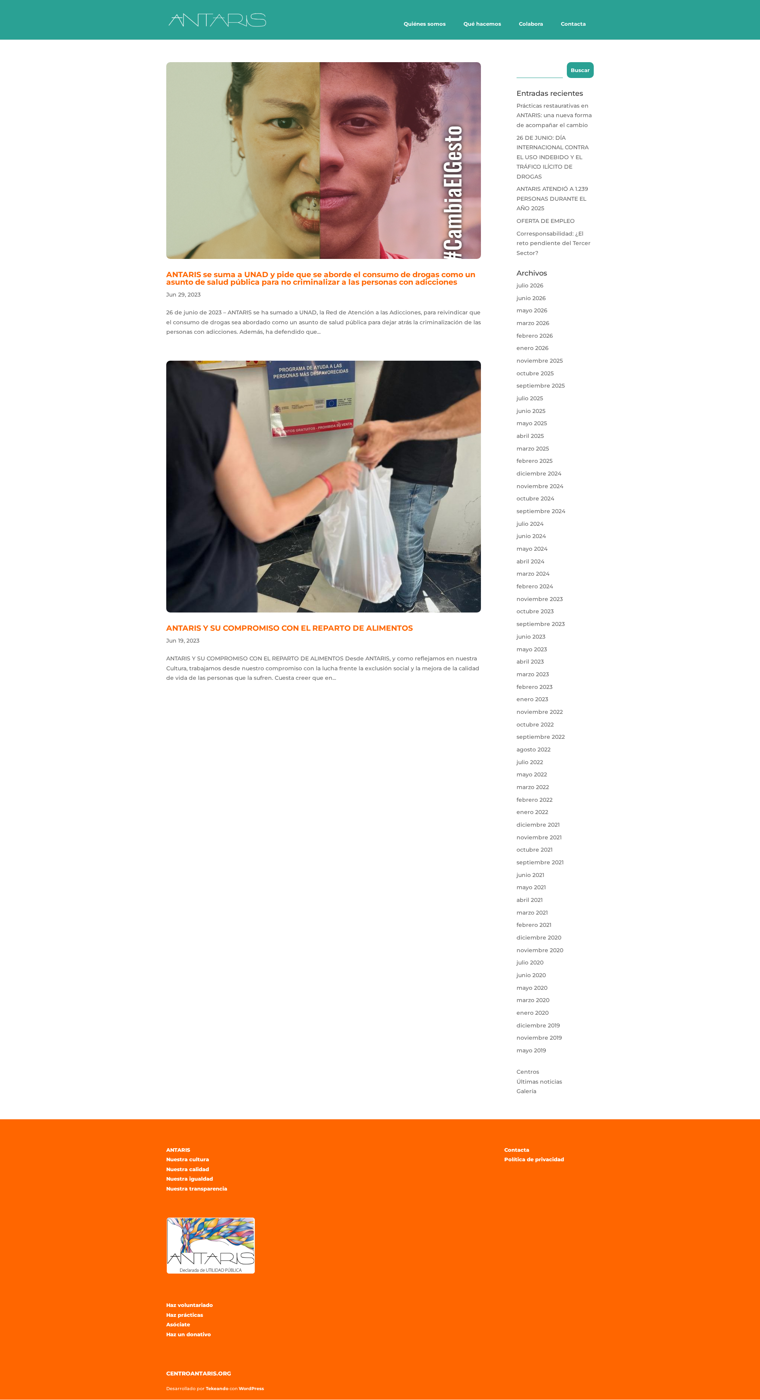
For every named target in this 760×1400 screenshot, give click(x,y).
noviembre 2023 (540, 599)
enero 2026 (533, 348)
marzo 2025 (533, 448)
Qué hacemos (482, 24)
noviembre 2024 (540, 486)
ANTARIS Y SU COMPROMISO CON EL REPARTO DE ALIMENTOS (289, 628)
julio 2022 (530, 762)
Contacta (573, 24)
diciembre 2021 (538, 824)
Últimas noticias (539, 1081)
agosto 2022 (534, 749)
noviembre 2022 (540, 711)
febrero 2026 (535, 335)
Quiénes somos (425, 24)
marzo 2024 (533, 573)
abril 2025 (530, 435)
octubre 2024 (535, 498)
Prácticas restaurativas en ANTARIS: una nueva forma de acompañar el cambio (554, 115)
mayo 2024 (532, 548)
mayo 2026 (532, 310)
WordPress (251, 1388)
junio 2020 (531, 975)
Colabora (531, 24)
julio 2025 (530, 398)
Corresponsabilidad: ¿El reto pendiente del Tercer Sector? (554, 243)
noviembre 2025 (540, 360)
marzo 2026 (533, 323)
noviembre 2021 (539, 837)
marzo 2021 (532, 912)
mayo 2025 (532, 423)
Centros (528, 1071)
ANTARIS (178, 1150)
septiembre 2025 (541, 385)
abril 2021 (530, 900)
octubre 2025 (535, 373)
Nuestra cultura (187, 1159)
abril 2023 (530, 661)
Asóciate (178, 1324)
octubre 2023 (535, 611)
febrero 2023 (535, 686)
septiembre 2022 (541, 736)
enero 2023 (532, 699)
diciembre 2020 (539, 937)
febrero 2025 (535, 460)
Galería (526, 1091)
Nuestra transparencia (196, 1188)
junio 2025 (531, 411)
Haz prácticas (184, 1315)
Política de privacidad (534, 1159)
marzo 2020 (533, 1000)
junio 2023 (531, 636)
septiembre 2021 (540, 862)
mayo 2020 (532, 987)
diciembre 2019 (538, 1025)
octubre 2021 (535, 849)
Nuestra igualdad (189, 1179)
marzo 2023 (533, 674)
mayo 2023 (532, 649)
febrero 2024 (535, 586)
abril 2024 (530, 561)
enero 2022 (532, 812)
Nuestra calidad (187, 1169)
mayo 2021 (531, 887)
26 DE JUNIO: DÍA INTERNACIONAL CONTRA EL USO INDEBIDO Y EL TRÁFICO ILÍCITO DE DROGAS (553, 157)
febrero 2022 (535, 799)
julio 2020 (530, 962)
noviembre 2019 (539, 1037)
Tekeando (217, 1388)
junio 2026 (531, 298)
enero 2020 (533, 1012)
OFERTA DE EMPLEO (546, 220)
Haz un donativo (188, 1334)
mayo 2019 (531, 1050)
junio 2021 (530, 875)
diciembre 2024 (539, 473)
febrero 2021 (534, 924)
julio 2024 (530, 523)
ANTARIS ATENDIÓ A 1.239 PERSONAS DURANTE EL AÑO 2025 (552, 198)
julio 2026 (530, 285)
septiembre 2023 (541, 624)
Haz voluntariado (189, 1305)
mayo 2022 (532, 774)
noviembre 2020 (540, 950)
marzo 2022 (533, 787)
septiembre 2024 (541, 511)
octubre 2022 (535, 724)
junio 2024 (531, 536)
